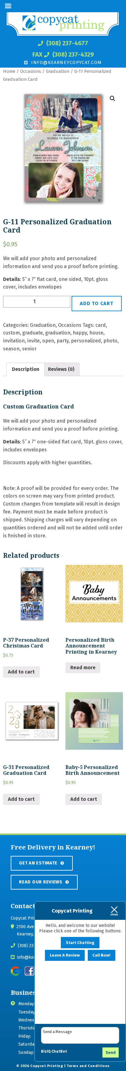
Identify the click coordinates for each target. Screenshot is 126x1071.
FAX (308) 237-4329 (63, 54)
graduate (32, 333)
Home (9, 71)
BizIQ (45, 1051)
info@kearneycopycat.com (66, 62)
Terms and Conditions (88, 1066)
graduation (57, 333)
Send (111, 1052)
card (100, 325)
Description (25, 369)
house (96, 333)
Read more (82, 667)
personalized (86, 341)
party (63, 341)
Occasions (30, 71)
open (48, 341)
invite (33, 341)
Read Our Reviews (40, 882)
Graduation (57, 71)
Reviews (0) (61, 369)
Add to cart (96, 303)
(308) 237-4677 (66, 43)
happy (80, 333)
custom (11, 333)
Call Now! (101, 955)
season (11, 349)
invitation (14, 341)
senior (29, 349)
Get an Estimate (38, 863)
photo (110, 341)
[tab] (25, 369)
